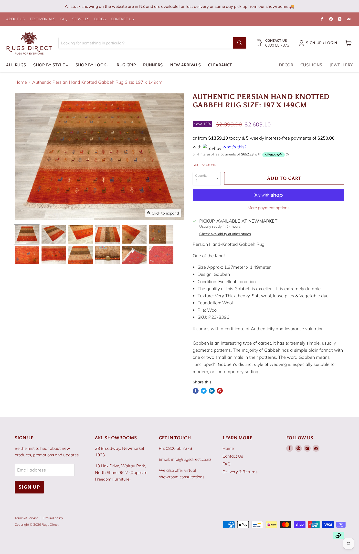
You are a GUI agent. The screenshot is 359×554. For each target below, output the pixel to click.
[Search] (239, 43)
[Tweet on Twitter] (204, 391)
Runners (153, 64)
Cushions (311, 64)
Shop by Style (49, 64)
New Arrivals (185, 64)
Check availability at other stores (225, 234)
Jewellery (341, 64)
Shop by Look (91, 64)
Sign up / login (321, 43)
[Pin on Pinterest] (220, 391)
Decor (286, 64)
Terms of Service (26, 518)
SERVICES (80, 19)
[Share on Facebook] (196, 391)
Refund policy (53, 518)
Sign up (29, 487)
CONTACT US (122, 19)
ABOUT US (15, 19)
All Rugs (16, 64)
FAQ (63, 19)
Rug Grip (126, 64)
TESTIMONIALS (42, 19)
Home (21, 82)
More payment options (268, 207)
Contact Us (232, 456)
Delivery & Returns (239, 471)
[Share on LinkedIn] (212, 391)
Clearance (220, 64)
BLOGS (100, 19)
